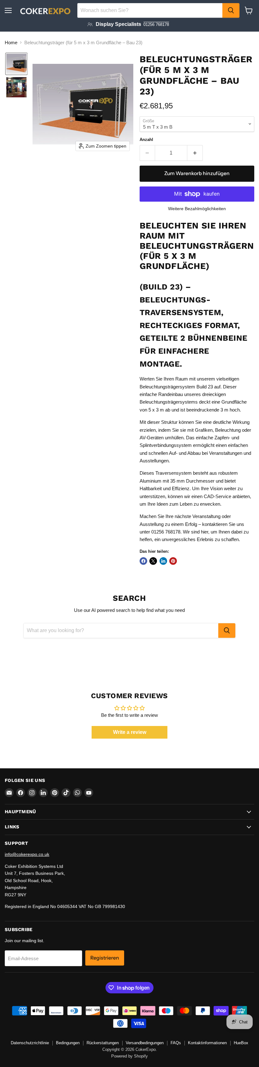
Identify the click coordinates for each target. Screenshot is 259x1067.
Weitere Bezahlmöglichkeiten (197, 208)
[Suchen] (230, 10)
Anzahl (146, 139)
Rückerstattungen (103, 1042)
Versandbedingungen (145, 1042)
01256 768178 (156, 24)
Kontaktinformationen (207, 1042)
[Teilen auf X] (153, 561)
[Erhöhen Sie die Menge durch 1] (195, 153)
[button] (16, 64)
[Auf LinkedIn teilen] (163, 561)
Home (11, 42)
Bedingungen (68, 1042)
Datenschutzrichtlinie (30, 1042)
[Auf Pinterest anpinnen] (173, 561)
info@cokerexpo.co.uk (27, 854)
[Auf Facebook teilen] (143, 561)
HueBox (241, 1042)
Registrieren (104, 958)
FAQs (176, 1042)
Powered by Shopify (129, 1056)
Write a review (129, 732)
